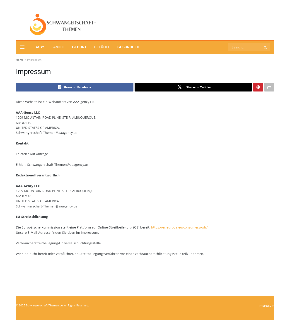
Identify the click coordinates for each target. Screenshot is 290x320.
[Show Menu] (22, 47)
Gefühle (102, 47)
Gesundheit (128, 47)
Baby (39, 47)
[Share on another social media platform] (269, 87)
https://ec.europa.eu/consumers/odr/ (179, 227)
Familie (58, 47)
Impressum (34, 60)
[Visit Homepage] (56, 24)
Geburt (79, 47)
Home (20, 60)
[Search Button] (265, 47)
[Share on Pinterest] (258, 87)
